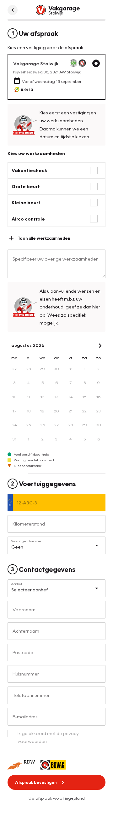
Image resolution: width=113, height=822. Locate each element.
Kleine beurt (26, 202)
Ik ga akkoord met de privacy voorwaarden (48, 737)
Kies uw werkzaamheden (36, 153)
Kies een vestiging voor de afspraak (45, 47)
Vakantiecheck (29, 170)
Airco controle (28, 218)
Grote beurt (26, 186)
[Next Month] (100, 345)
